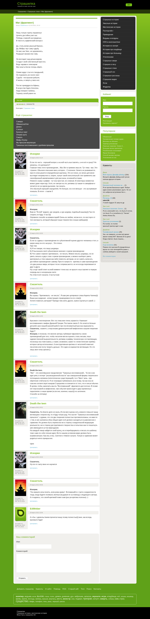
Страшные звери (110, 61)
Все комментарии (109, 256)
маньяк (45, 599)
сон (116, 599)
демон (58, 596)
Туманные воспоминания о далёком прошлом (35, 145)
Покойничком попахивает (112, 150)
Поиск (89, 589)
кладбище (111, 596)
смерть (103, 599)
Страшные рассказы (111, 76)
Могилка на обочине (110, 141)
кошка (123, 596)
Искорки (35, 153)
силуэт (96, 599)
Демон (19, 127)
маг (21, 100)
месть (59, 599)
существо (22, 601)
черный (55, 601)
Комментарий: (22, 551)
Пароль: (106, 107)
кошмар (130, 596)
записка (87, 596)
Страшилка (26, 3)
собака (111, 599)
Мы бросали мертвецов (26, 143)
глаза (47, 596)
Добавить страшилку (25, 589)
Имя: (18, 542)
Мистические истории (111, 27)
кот (118, 596)
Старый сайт (73, 589)
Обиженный (107, 137)
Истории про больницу (112, 53)
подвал (78, 599)
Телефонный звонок (111, 232)
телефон (38, 601)
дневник (66, 596)
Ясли (105, 83)
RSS (64, 589)
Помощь (57, 589)
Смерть (19, 137)
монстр (66, 599)
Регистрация (107, 121)
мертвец (52, 599)
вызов (40, 596)
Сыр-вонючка (108, 245)
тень (45, 601)
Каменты (39, 589)
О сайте (48, 589)
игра (103, 596)
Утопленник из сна (109, 157)
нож (73, 599)
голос (52, 596)
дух (72, 596)
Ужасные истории (110, 23)
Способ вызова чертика (111, 155)
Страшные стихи (34, 11)
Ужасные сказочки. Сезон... (113, 208)
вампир (20, 596)
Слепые (19, 129)
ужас (50, 601)
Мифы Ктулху (21, 140)
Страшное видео (110, 79)
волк (34, 596)
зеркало (96, 596)
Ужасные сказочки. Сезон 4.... (113, 146)
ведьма (28, 596)
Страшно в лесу (109, 64)
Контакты (97, 589)
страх (121, 599)
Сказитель (23, 25)
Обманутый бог (22, 124)
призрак (87, 598)
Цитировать (33, 195)
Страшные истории (111, 20)
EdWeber (35, 508)
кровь (18, 599)
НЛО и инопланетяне (111, 42)
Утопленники (108, 57)
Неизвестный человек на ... (113, 185)
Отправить (22, 578)
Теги (82, 589)
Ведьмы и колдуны (110, 38)
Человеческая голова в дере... (114, 139)
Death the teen (38, 312)
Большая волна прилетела (112, 148)
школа (62, 601)
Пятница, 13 (107, 198)
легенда (31, 599)
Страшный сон (109, 72)
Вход (107, 116)
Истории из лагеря (110, 46)
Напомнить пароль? (110, 123)
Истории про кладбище (112, 49)
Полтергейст (108, 31)
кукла (24, 599)
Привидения (108, 34)
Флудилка (107, 87)
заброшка (78, 596)
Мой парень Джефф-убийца (114, 175)
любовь (38, 599)
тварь (31, 601)
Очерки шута (21, 135)
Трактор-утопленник (110, 144)
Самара (19, 121)
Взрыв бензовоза (109, 153)
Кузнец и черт (21, 132)
